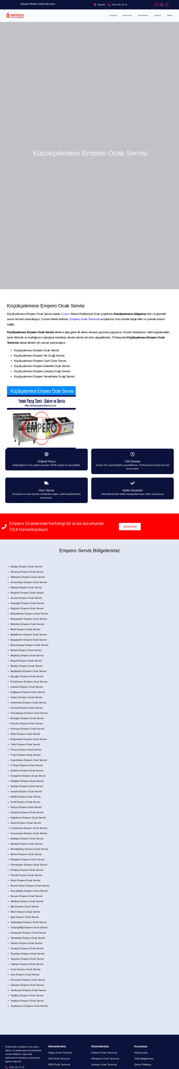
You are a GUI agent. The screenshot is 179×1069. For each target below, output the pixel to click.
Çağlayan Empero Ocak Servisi (27, 692)
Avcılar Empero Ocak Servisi (26, 597)
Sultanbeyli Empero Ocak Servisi (28, 922)
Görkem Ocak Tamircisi (104, 1052)
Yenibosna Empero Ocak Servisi (28, 990)
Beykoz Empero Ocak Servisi (26, 665)
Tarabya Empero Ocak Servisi (26, 948)
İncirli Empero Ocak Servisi (25, 801)
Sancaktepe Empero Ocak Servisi (29, 890)
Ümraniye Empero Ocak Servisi (27, 979)
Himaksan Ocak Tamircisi (105, 1058)
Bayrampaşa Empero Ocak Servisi (29, 645)
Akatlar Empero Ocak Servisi (26, 566)
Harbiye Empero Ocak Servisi (26, 786)
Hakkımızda (127, 15)
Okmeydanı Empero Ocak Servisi (28, 864)
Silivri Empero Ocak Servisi (25, 911)
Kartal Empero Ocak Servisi (25, 822)
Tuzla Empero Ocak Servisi (25, 969)
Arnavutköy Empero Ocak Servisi (28, 582)
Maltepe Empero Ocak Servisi (26, 838)
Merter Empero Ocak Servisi (26, 854)
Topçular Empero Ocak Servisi (27, 958)
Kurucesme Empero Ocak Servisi (28, 833)
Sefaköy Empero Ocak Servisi (26, 901)
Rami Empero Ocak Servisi (25, 880)
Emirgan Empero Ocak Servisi (27, 718)
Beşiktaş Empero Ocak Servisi (27, 655)
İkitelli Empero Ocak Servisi (25, 796)
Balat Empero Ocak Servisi (25, 629)
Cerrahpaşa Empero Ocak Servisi (29, 713)
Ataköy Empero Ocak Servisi (26, 587)
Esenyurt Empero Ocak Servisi (27, 728)
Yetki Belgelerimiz (144, 1058)
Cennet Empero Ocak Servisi (26, 707)
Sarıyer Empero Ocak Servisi (26, 896)
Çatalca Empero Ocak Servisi (26, 686)
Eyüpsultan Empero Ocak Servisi (28, 739)
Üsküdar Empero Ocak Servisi (27, 985)
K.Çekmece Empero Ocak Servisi (28, 828)
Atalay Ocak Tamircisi (60, 1052)
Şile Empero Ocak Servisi (24, 906)
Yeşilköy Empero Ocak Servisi (26, 995)
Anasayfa (113, 15)
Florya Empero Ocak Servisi (25, 749)
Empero (65, 314)
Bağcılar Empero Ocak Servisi (27, 608)
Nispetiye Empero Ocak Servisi (27, 859)
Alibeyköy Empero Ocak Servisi (27, 577)
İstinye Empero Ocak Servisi (26, 807)
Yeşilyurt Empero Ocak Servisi (27, 1000)
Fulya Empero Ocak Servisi (25, 754)
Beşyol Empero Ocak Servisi (26, 660)
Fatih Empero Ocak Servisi (25, 744)
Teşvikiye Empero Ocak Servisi (27, 953)
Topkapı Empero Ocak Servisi (26, 964)
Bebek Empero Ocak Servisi (25, 650)
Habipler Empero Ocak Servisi (27, 781)
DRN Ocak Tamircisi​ (59, 1064)
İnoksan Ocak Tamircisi (104, 1064)
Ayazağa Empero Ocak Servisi (27, 603)
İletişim (170, 15)
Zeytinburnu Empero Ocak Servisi (29, 1005)
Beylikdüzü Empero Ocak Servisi (28, 671)
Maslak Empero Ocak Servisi (26, 843)
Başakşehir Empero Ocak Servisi (28, 639)
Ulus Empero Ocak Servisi (24, 974)
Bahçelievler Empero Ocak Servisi (29, 613)
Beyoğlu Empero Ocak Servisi (26, 676)
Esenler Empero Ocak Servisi (26, 723)
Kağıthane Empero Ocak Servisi (28, 817)
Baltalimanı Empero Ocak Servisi (28, 634)
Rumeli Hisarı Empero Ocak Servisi (29, 885)
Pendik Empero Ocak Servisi (26, 875)
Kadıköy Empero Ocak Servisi (26, 812)
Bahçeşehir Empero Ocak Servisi (28, 618)
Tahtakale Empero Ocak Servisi (27, 937)
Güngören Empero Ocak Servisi (28, 775)
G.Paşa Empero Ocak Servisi (26, 765)
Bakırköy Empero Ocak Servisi (27, 624)
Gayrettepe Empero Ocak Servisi (28, 760)
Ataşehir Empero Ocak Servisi (27, 592)
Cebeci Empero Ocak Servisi (26, 697)
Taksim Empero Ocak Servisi (26, 943)
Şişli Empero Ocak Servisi (24, 917)
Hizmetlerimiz (143, 15)
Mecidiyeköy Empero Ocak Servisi (29, 849)
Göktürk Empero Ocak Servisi (26, 770)
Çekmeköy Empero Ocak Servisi (28, 702)
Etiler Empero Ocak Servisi (25, 733)
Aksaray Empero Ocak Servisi (26, 571)
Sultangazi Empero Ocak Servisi (28, 932)
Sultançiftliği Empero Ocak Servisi (29, 927)
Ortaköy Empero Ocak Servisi (26, 869)
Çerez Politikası (142, 1064)
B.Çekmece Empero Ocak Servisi (28, 681)
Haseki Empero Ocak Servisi (26, 791)
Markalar (157, 15)
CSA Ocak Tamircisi (59, 1058)
